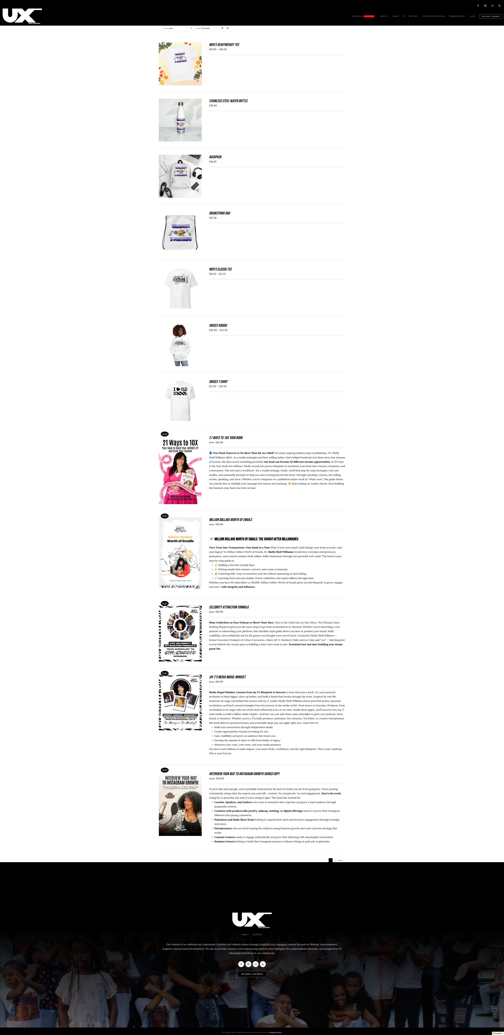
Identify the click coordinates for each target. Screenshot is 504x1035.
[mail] (492, 6)
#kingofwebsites (275, 1032)
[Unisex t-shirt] (180, 381)
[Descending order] (191, 28)
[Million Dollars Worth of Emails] (180, 519)
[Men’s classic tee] (180, 269)
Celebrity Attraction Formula (228, 607)
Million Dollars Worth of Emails (230, 519)
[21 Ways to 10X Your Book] (180, 437)
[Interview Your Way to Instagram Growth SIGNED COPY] (180, 773)
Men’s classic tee (220, 269)
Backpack (215, 157)
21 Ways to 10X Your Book (225, 437)
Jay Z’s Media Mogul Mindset (227, 677)
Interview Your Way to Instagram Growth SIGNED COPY (244, 774)
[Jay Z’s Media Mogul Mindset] (180, 676)
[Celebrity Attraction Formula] (180, 607)
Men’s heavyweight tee (224, 44)
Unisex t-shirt (218, 381)
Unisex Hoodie (218, 325)
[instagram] (485, 6)
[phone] (500, 6)
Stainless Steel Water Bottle (228, 101)
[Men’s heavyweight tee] (180, 44)
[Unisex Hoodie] (180, 325)
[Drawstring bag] (180, 213)
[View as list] (227, 28)
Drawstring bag (219, 213)
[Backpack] (180, 156)
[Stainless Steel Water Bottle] (180, 100)
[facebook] (478, 6)
